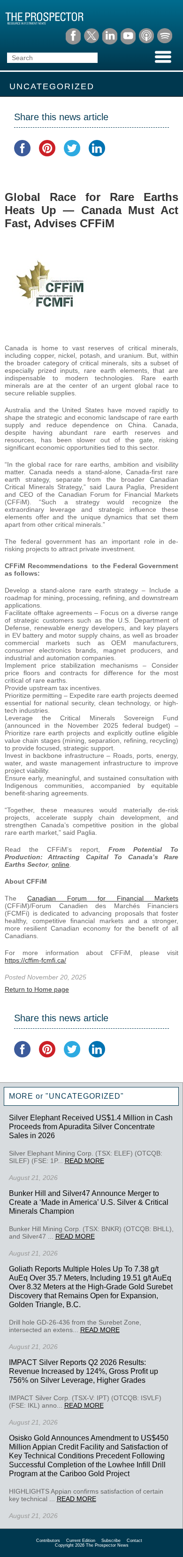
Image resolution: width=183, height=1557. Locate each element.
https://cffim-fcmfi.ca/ (35, 960)
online (60, 864)
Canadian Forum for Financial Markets (102, 898)
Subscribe (111, 1540)
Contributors (48, 1540)
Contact (134, 1540)
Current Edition (80, 1540)
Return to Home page (37, 989)
